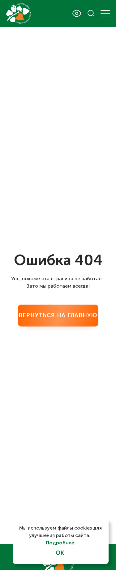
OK (60, 553)
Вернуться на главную (58, 315)
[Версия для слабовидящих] (76, 13)
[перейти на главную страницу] (18, 13)
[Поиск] (91, 13)
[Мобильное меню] (105, 13)
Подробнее (60, 543)
